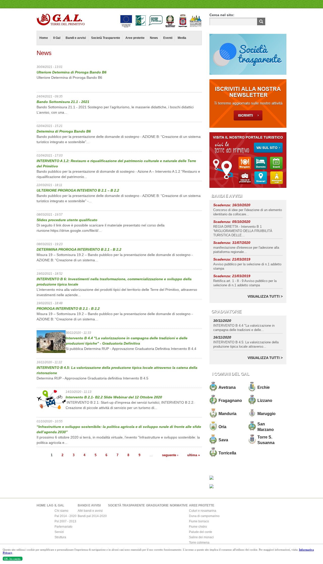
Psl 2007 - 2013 (65, 521)
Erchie (263, 387)
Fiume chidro (198, 526)
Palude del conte (200, 532)
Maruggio (266, 414)
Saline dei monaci (201, 537)
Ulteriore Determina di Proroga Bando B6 (71, 72)
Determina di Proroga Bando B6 (64, 131)
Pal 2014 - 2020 (65, 516)
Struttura (60, 537)
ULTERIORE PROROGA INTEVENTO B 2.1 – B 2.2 (78, 190)
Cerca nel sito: (221, 15)
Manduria (227, 414)
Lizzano (264, 400)
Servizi (59, 532)
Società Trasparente (105, 38)
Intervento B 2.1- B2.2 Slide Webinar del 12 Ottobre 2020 (114, 397)
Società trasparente (126, 505)
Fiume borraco (199, 521)
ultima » (193, 455)
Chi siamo (61, 510)
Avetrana (227, 387)
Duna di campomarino (204, 516)
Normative (179, 505)
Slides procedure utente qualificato (67, 220)
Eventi (167, 38)
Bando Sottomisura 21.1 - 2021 (63, 102)
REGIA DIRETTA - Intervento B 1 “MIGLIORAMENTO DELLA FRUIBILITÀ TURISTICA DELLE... (242, 231)
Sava (223, 440)
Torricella (227, 453)
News (154, 38)
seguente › (170, 455)
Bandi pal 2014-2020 (92, 516)
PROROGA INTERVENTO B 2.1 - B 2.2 (68, 308)
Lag (50, 505)
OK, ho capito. (12, 558)
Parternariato (63, 526)
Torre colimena (199, 542)
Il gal (59, 505)
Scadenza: (222, 205)
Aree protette (135, 38)
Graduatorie (157, 505)
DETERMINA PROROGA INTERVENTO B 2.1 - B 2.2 (79, 249)
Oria (222, 427)
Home (43, 38)
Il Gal (56, 38)
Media (182, 38)
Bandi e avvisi (76, 38)
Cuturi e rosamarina (202, 510)
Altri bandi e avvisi (90, 510)
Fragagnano (230, 400)
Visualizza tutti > (265, 296)
